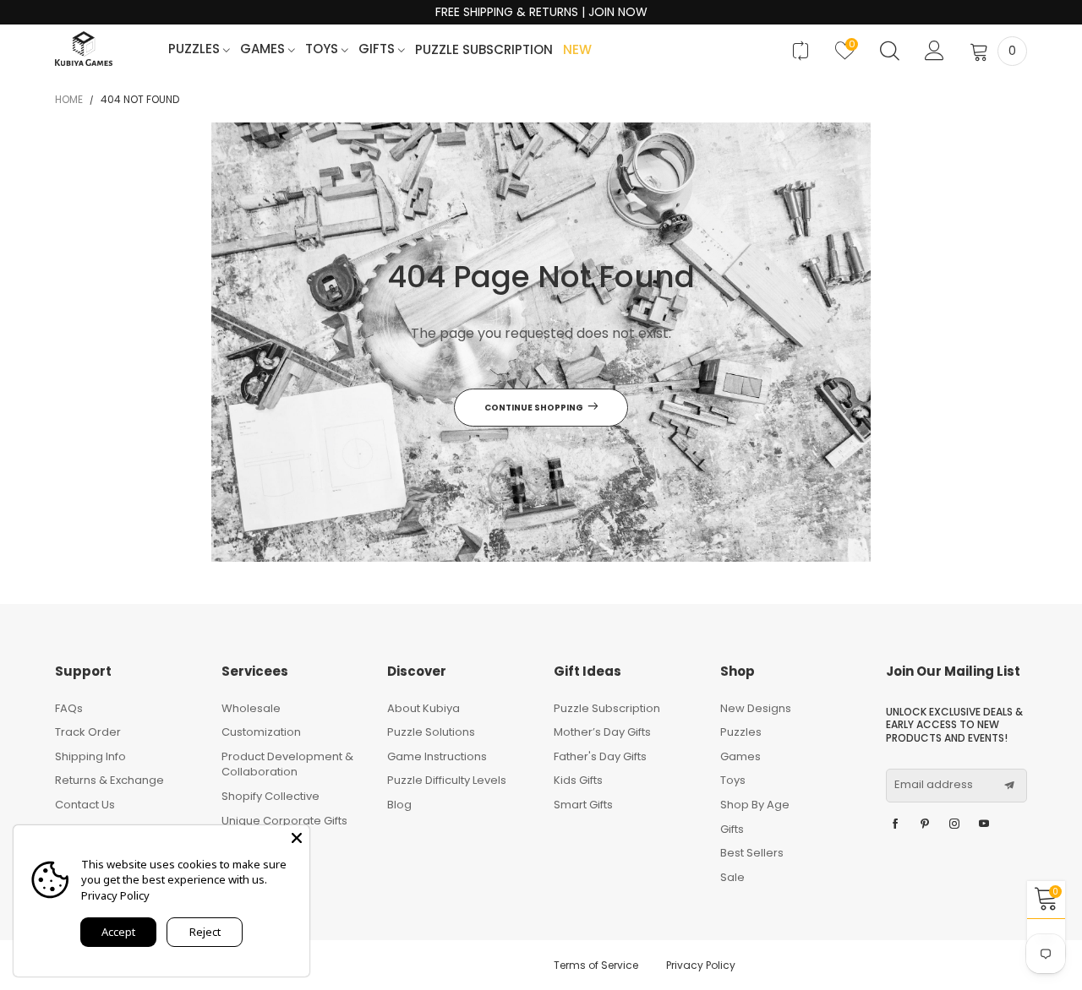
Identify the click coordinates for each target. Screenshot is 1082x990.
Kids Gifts (578, 780)
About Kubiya (423, 708)
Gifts (378, 49)
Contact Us (85, 805)
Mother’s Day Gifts (602, 732)
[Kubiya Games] (83, 48)
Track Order (88, 732)
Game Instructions (437, 756)
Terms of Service (596, 965)
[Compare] (800, 51)
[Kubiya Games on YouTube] (984, 824)
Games (264, 49)
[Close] (296, 838)
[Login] (934, 51)
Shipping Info (90, 756)
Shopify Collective (270, 796)
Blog (399, 805)
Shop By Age (755, 805)
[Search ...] (889, 51)
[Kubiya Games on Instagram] (954, 824)
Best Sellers (752, 853)
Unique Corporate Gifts (284, 821)
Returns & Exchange (109, 780)
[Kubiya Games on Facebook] (895, 824)
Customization (261, 732)
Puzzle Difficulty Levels (446, 780)
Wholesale (251, 708)
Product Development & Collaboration (287, 764)
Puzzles (195, 49)
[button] (1009, 785)
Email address (933, 784)
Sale (732, 877)
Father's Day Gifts (600, 756)
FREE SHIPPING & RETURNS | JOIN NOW (541, 12)
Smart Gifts (583, 805)
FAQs (69, 708)
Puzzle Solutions (431, 732)
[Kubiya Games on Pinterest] (924, 824)
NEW (577, 50)
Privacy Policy (700, 965)
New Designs (755, 708)
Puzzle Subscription (484, 50)
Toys (323, 49)
